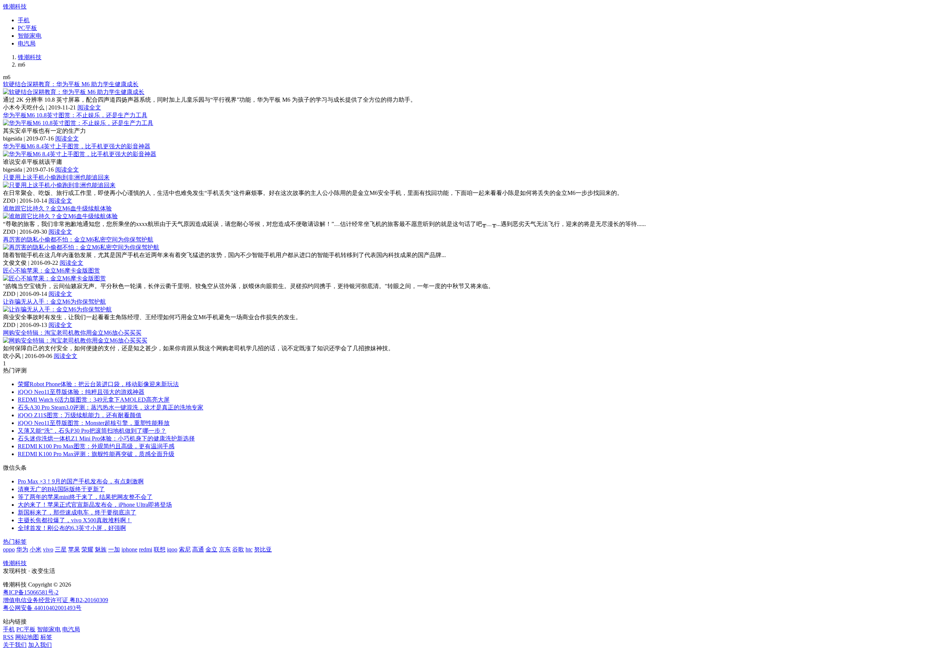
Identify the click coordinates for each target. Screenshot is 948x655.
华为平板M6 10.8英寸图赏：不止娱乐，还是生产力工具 (75, 115)
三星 (61, 549)
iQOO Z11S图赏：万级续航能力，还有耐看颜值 (79, 415)
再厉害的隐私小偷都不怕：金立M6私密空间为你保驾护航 (78, 239)
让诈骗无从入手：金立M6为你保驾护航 (54, 301)
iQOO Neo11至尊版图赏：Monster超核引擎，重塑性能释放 (94, 423)
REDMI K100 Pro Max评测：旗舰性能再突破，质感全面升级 (96, 454)
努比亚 (263, 549)
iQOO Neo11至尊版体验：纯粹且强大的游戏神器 (81, 392)
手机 (24, 20)
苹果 (74, 549)
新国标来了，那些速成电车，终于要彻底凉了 (77, 512)
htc (249, 549)
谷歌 (238, 549)
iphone (129, 549)
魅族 (101, 549)
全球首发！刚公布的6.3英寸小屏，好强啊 (72, 528)
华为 (22, 549)
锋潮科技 (15, 6)
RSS (8, 637)
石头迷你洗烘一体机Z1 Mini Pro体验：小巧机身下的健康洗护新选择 (106, 438)
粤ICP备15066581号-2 (31, 592)
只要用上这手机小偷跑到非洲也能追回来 (56, 177)
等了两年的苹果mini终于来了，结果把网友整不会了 (85, 497)
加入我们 (40, 645)
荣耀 (87, 549)
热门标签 (15, 541)
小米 (35, 549)
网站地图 (27, 637)
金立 (211, 549)
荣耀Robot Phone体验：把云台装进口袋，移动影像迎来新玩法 (98, 384)
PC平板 (27, 28)
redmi (145, 549)
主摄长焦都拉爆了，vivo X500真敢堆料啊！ (75, 520)
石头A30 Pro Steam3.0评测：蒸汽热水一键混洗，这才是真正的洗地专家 (110, 407)
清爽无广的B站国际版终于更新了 (61, 489)
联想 (160, 549)
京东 (225, 549)
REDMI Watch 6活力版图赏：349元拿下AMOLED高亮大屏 (94, 399)
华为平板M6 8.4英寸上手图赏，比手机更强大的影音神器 (76, 146)
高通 (198, 549)
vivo (48, 549)
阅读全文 (89, 107)
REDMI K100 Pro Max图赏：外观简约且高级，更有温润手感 (96, 446)
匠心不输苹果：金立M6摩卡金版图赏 (51, 270)
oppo (9, 549)
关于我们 (15, 645)
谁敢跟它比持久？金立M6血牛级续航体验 (57, 208)
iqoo (172, 549)
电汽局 (27, 43)
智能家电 (29, 36)
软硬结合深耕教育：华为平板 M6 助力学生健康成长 (70, 84)
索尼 (185, 549)
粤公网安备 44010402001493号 (42, 608)
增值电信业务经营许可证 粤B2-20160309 (55, 600)
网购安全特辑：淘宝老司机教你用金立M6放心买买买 (72, 333)
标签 (46, 637)
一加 (114, 549)
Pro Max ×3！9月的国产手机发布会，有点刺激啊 (81, 481)
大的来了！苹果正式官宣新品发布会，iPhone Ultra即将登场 (95, 505)
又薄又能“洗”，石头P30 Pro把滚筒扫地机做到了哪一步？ (92, 431)
